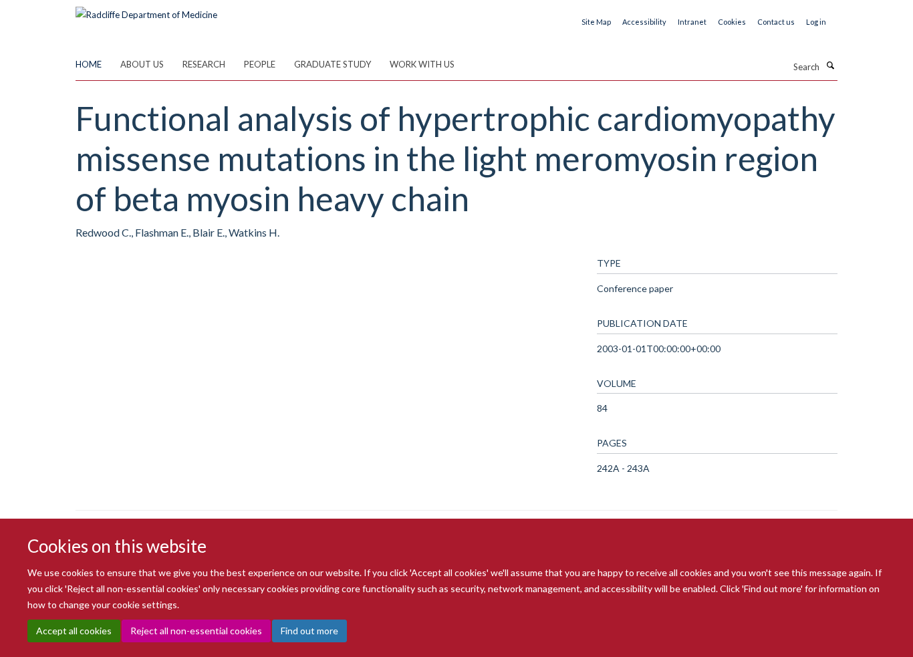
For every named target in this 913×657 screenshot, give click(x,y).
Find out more (309, 630)
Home (89, 64)
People (259, 64)
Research (203, 64)
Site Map (596, 21)
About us (142, 64)
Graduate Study (332, 64)
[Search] (830, 65)
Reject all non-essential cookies (196, 630)
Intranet (692, 21)
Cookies (732, 21)
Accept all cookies (74, 630)
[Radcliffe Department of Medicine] (146, 10)
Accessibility (644, 21)
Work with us (422, 64)
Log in (816, 21)
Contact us (776, 21)
